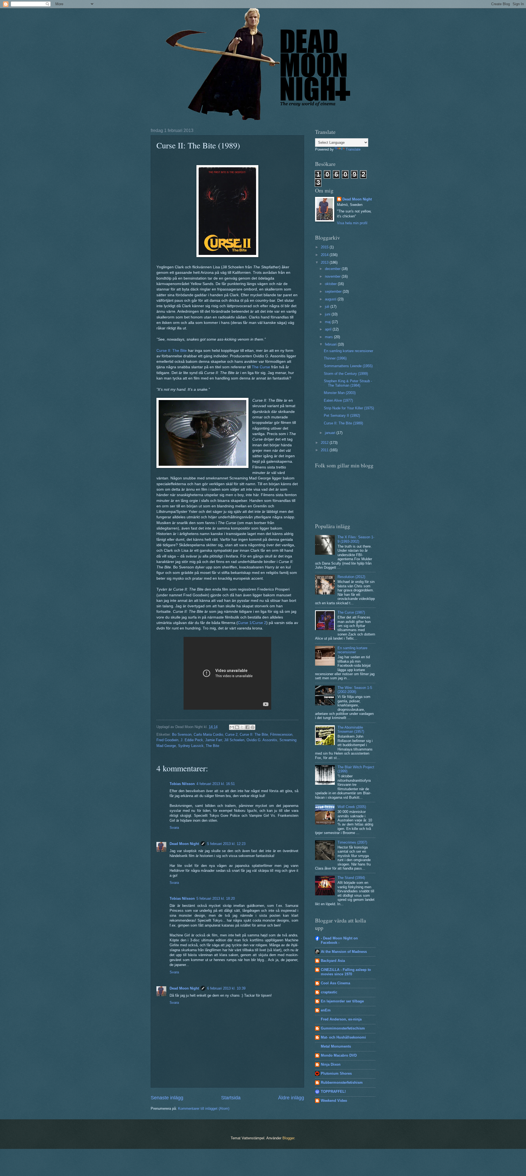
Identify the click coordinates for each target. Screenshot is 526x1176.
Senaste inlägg (167, 1097)
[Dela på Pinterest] (252, 727)
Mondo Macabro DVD (339, 1055)
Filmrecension (281, 734)
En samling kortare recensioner (348, 351)
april (329, 329)
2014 (325, 255)
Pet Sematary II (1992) (342, 415)
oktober (331, 284)
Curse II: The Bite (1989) (343, 423)
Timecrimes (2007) (352, 842)
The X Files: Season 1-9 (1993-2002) (356, 539)
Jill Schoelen (234, 740)
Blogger (288, 1138)
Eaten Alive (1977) (338, 400)
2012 (325, 443)
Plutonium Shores (336, 1073)
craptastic (329, 992)
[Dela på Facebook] (247, 727)
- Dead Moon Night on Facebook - (339, 940)
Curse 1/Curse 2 (252, 623)
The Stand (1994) (351, 878)
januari (330, 433)
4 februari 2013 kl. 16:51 (215, 784)
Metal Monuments (336, 1046)
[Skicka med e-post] (232, 727)
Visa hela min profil (352, 223)
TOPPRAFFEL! (333, 1091)
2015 (325, 247)
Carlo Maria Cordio (208, 734)
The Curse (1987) (351, 612)
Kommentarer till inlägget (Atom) (203, 1108)
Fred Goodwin (167, 740)
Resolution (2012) (351, 577)
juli (327, 306)
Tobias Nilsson (182, 784)
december (333, 269)
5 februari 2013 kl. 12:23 (226, 844)
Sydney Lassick (191, 746)
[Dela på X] (242, 727)
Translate (353, 149)
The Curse (261, 367)
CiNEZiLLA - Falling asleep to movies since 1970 (346, 972)
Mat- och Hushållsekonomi (343, 1037)
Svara (174, 828)
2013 (325, 262)
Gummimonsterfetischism (343, 1028)
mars (329, 337)
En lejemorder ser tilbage (342, 1001)
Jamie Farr (213, 740)
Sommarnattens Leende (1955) (348, 366)
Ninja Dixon (331, 1064)
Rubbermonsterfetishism (342, 1082)
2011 (325, 450)
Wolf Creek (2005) (352, 807)
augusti (331, 299)
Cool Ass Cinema (335, 983)
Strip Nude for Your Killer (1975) (349, 408)
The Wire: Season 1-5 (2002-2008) (355, 690)
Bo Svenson (181, 734)
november (333, 276)
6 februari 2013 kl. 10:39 (226, 988)
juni (328, 314)
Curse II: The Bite (171, 351)
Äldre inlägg (291, 1097)
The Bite (212, 746)
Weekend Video (334, 1101)
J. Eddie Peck (192, 740)
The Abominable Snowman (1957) (351, 729)
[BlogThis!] (237, 727)
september (334, 291)
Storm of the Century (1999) (346, 374)
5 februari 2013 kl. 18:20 (215, 898)
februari (331, 344)
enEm (326, 1010)
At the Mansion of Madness (344, 952)
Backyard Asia (333, 961)
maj (328, 322)
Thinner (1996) (335, 358)
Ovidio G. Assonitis (262, 740)
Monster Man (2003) (340, 393)
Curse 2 (231, 734)
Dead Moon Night (184, 844)
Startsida (231, 1097)
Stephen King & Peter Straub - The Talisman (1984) (348, 383)
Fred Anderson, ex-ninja (341, 1019)
